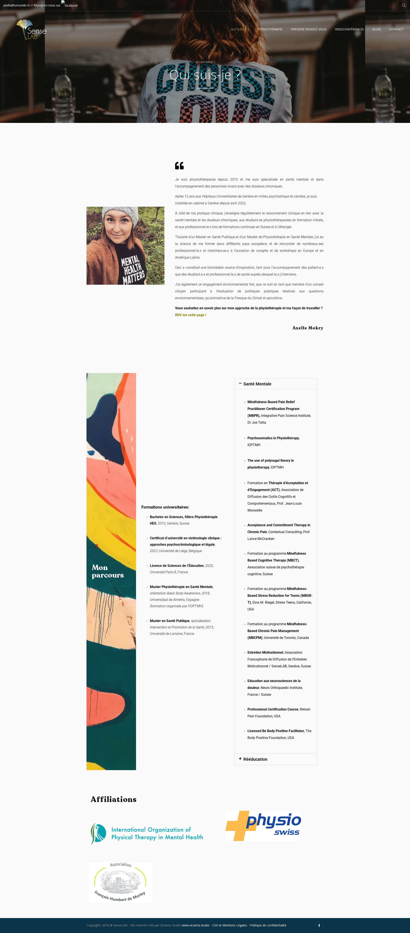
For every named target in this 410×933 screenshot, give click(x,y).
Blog (376, 29)
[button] (276, 384)
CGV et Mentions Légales (229, 925)
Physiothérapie (270, 29)
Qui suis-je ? (240, 29)
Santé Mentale (257, 383)
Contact (396, 29)
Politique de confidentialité (268, 925)
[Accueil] (32, 27)
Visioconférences (349, 29)
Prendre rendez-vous (309, 29)
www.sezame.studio (195, 925)
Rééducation (255, 759)
